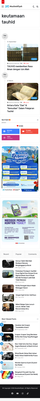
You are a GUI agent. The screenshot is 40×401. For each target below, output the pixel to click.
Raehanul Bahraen (14, 63)
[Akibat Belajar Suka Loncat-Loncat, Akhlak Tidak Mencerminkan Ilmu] (8, 307)
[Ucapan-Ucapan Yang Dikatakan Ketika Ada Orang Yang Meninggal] (7, 337)
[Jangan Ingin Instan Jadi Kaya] (8, 298)
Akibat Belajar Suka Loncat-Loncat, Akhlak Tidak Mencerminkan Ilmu (25, 307)
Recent (6, 254)
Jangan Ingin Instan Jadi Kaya (26, 295)
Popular (19, 254)
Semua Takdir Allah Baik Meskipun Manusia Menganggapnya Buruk (24, 263)
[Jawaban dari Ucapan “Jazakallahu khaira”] (7, 328)
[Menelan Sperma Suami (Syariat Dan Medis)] (7, 366)
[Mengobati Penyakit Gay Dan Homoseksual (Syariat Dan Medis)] (7, 375)
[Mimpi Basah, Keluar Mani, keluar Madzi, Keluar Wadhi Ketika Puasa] (7, 356)
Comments (32, 254)
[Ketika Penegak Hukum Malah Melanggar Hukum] (8, 288)
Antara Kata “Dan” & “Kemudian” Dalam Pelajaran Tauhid (20, 108)
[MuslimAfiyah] (13, 6)
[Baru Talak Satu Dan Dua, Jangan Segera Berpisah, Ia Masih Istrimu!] (7, 347)
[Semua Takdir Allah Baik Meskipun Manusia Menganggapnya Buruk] (8, 264)
